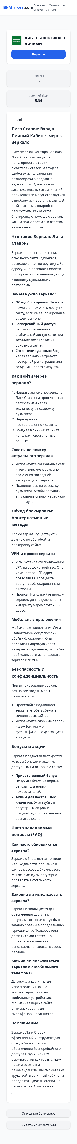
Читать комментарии (38, 1125)
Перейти (38, 54)
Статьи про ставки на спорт (49, 7)
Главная (39, 5)
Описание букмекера (39, 1113)
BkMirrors (18, 7)
